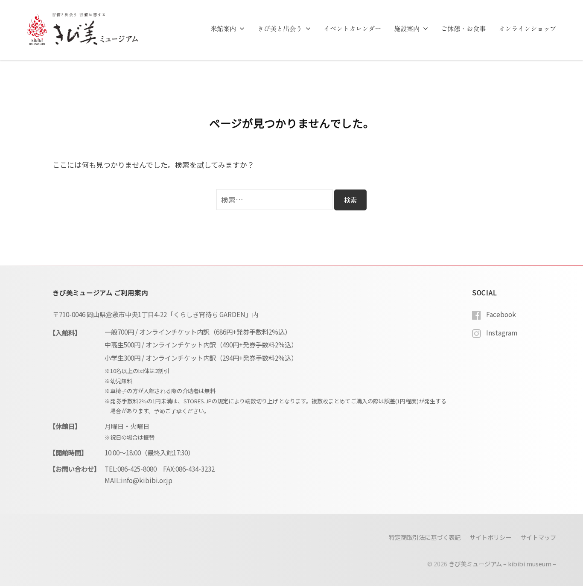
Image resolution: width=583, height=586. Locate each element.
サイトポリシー (490, 537)
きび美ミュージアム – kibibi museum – (502, 563)
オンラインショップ (527, 29)
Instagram (501, 332)
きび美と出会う (279, 29)
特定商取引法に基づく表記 (425, 537)
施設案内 (407, 29)
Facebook (501, 314)
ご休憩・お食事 (463, 29)
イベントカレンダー (352, 29)
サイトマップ (538, 537)
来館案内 (223, 29)
